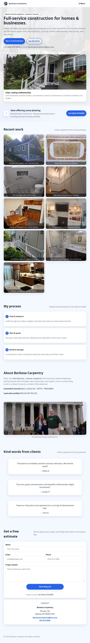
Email (7, 555)
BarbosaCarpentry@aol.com (45, 617)
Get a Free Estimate (14, 41)
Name (7, 545)
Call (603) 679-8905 (76, 113)
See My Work (34, 41)
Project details (11, 565)
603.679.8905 (45, 620)
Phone (48, 555)
